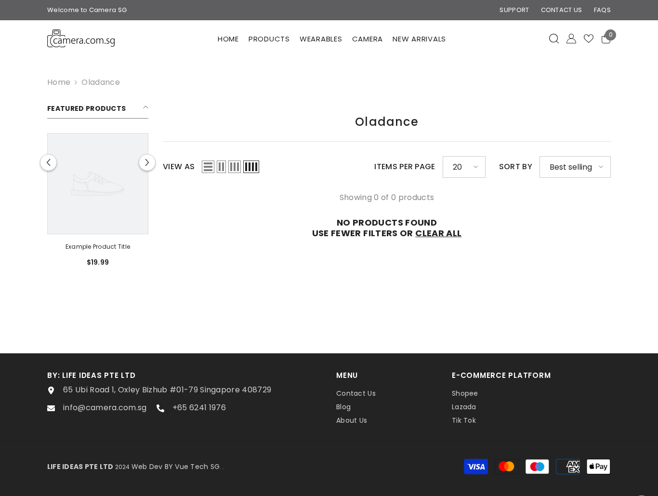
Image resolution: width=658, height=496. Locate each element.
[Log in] (571, 38)
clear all (438, 233)
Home (58, 82)
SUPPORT (514, 9)
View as (179, 166)
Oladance (100, 82)
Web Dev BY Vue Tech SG (176, 466)
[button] (48, 162)
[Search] (554, 38)
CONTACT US (561, 9)
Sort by (515, 166)
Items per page (404, 166)
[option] (98, 203)
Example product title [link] (98, 246)
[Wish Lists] (588, 38)
